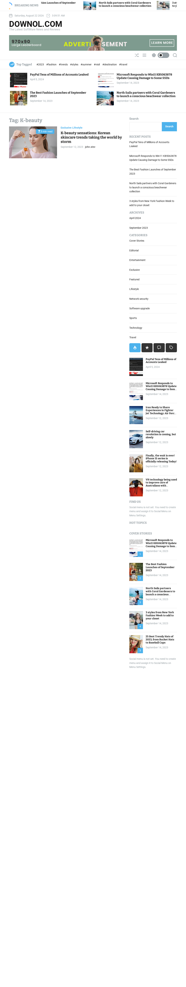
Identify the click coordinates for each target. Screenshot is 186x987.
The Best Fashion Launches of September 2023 (160, 567)
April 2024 (135, 218)
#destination (109, 64)
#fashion (51, 64)
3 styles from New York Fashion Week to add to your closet (160, 615)
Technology (135, 327)
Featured (134, 279)
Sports (133, 318)
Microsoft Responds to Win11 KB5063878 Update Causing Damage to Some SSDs (144, 76)
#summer (86, 64)
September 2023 (138, 227)
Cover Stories (136, 240)
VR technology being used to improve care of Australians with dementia (161, 484)
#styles (74, 64)
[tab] (135, 347)
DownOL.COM (35, 24)
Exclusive (66, 127)
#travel (123, 64)
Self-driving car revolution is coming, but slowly (161, 434)
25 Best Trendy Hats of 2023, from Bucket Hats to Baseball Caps (160, 639)
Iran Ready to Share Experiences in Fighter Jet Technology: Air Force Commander (161, 412)
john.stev (90, 147)
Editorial (134, 250)
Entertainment (137, 260)
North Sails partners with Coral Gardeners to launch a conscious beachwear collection (106, 4)
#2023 (41, 64)
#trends (63, 64)
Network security (138, 298)
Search (134, 118)
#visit (97, 64)
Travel (132, 337)
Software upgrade (139, 308)
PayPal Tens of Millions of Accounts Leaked (59, 74)
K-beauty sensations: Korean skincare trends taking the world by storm (91, 137)
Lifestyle (77, 127)
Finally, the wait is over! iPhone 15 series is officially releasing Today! (161, 458)
